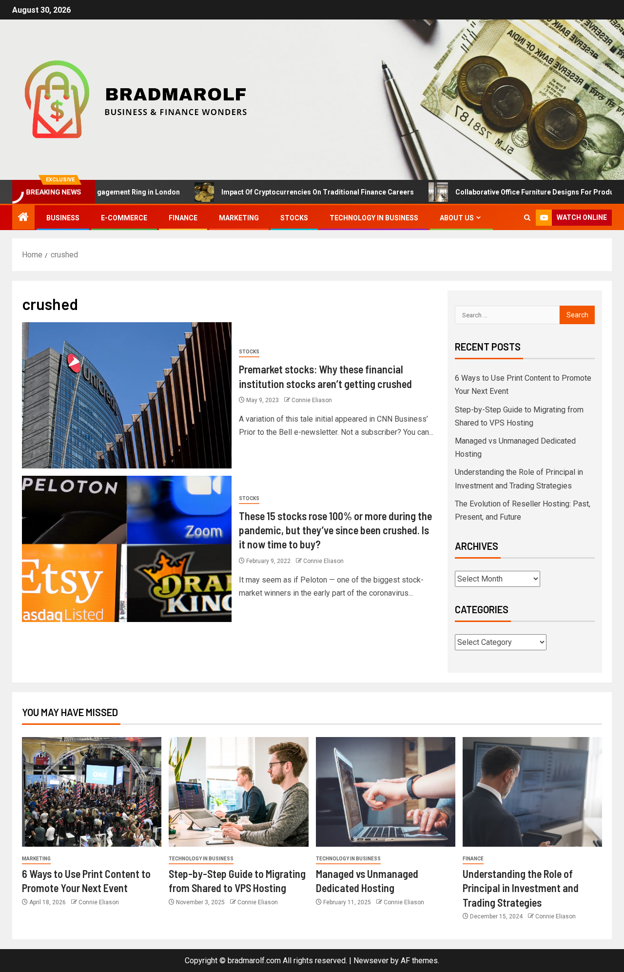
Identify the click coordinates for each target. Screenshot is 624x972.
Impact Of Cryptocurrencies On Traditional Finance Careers (289, 192)
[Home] (23, 218)
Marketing (239, 218)
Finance (183, 218)
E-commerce (124, 218)
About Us (457, 218)
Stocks (294, 218)
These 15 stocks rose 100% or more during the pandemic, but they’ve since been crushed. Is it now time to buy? (335, 530)
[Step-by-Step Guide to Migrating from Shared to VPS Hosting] (238, 792)
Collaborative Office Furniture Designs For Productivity (516, 192)
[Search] (527, 217)
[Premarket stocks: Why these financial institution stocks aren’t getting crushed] (127, 395)
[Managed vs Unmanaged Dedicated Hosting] (385, 792)
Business (62, 218)
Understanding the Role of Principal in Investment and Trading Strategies (521, 888)
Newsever (371, 960)
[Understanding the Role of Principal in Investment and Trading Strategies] (532, 792)
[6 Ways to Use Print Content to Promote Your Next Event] (91, 792)
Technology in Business (374, 218)
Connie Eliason (312, 400)
